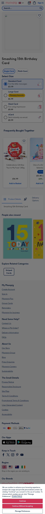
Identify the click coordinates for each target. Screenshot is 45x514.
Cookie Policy (17, 496)
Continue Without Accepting (22, 506)
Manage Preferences (22, 511)
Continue (22, 501)
